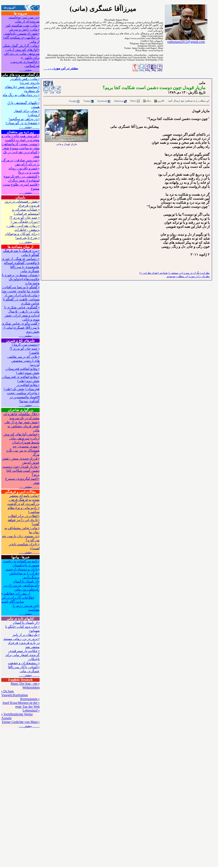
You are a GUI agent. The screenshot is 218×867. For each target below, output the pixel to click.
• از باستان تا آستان (26, 581)
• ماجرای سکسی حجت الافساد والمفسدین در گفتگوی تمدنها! (23, 397)
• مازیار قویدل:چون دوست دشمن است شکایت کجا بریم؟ (21, 470)
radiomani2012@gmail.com (186, 42)
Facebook (102, 101)
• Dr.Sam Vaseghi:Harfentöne (14, 693)
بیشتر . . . (29, 70)
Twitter (87, 101)
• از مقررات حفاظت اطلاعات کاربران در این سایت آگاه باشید (17, 597)
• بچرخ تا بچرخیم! (27, 238)
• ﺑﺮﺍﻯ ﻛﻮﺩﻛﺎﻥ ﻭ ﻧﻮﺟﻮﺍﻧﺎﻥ (22, 234)
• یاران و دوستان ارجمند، (22, 569)
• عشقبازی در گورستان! (23, 123)
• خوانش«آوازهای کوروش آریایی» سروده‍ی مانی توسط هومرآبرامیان (21, 438)
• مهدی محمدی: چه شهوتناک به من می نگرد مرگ (23, 450)
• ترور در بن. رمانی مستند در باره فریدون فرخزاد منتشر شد (21, 643)
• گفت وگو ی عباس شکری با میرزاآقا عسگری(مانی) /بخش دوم (20, 327)
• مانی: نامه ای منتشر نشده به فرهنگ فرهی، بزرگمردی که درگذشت (23, 500)
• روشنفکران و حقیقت (24, 663)
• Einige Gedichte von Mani (21, 722)
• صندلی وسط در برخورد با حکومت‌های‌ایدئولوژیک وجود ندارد (21, 279)
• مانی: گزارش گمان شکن (21, 45)
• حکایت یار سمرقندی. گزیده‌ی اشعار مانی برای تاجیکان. (22, 655)
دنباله (148, 100)
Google (72, 101)
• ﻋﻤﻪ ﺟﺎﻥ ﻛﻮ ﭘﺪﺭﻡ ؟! (25, 217)
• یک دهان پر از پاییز (26, 635)
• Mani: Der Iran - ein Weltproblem (25, 685)
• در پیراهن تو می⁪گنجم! (24, 119)
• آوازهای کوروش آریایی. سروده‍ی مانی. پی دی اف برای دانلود (22, 54)
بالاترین (160, 100)
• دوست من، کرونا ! (26, 344)
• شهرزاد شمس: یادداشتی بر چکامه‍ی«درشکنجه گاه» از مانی (21, 37)
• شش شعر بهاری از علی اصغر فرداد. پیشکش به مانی (22, 426)
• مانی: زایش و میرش (24, 29)
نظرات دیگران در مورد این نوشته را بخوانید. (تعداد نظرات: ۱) (174, 272)
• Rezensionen (30, 699)
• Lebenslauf (31, 710)
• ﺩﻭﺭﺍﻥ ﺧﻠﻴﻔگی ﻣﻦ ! (25, 221)
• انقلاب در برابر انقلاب (24, 516)
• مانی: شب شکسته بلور (22, 25)
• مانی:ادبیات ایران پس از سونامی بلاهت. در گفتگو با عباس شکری (21, 299)
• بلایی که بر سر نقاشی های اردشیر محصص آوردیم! (23, 361)
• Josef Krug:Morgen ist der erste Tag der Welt (21, 704)
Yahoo (133, 100)
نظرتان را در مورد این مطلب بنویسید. (188, 276)
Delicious (119, 101)
